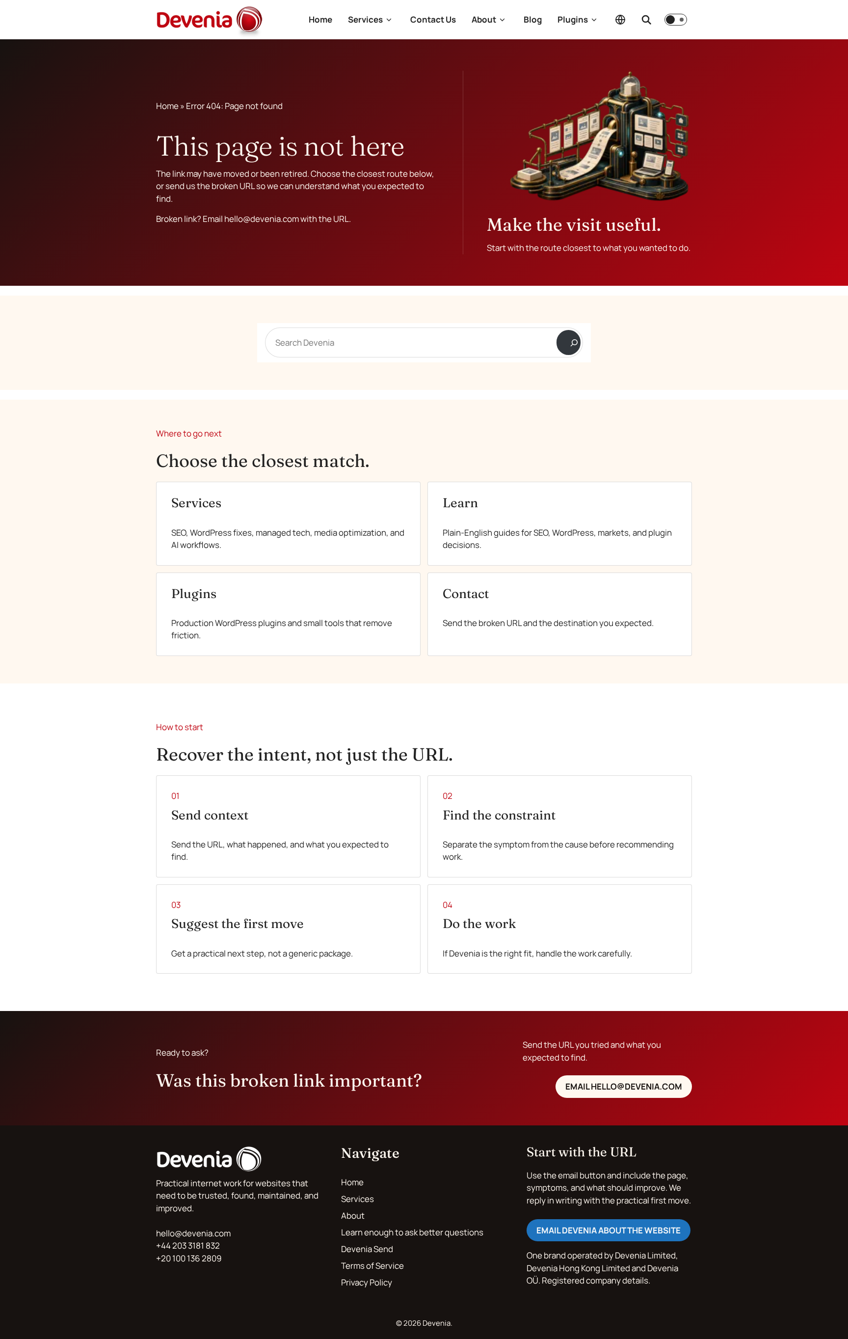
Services (365, 19)
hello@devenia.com (193, 1233)
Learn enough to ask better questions (412, 1232)
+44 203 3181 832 (188, 1245)
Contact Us (433, 19)
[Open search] (646, 19)
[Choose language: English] (620, 19)
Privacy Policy (366, 1282)
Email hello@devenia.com (623, 1086)
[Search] (568, 342)
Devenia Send (367, 1249)
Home (320, 19)
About (484, 19)
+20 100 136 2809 (189, 1258)
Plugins (572, 19)
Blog (533, 19)
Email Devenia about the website (608, 1230)
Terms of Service (372, 1265)
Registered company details (595, 1280)
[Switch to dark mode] (675, 20)
